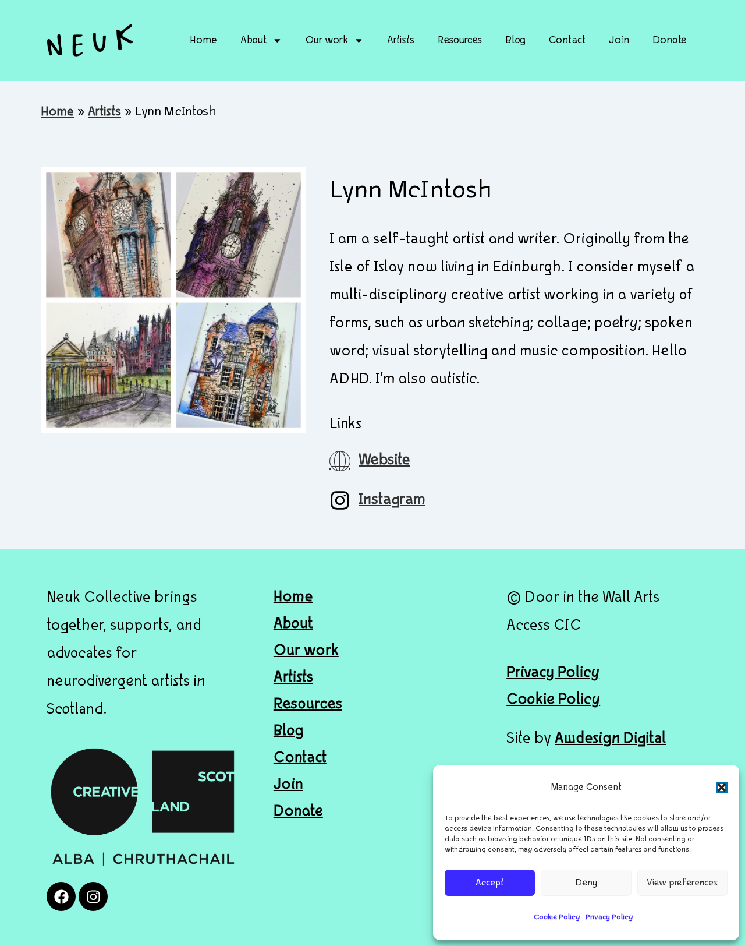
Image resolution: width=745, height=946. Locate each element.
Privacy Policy (609, 917)
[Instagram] (93, 896)
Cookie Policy (557, 917)
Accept (490, 883)
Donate (669, 40)
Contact (567, 40)
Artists (400, 40)
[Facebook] (61, 896)
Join (619, 40)
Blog (515, 40)
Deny (586, 883)
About (253, 40)
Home (203, 40)
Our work (327, 40)
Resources (460, 40)
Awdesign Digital (610, 739)
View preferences (682, 883)
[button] (722, 787)
